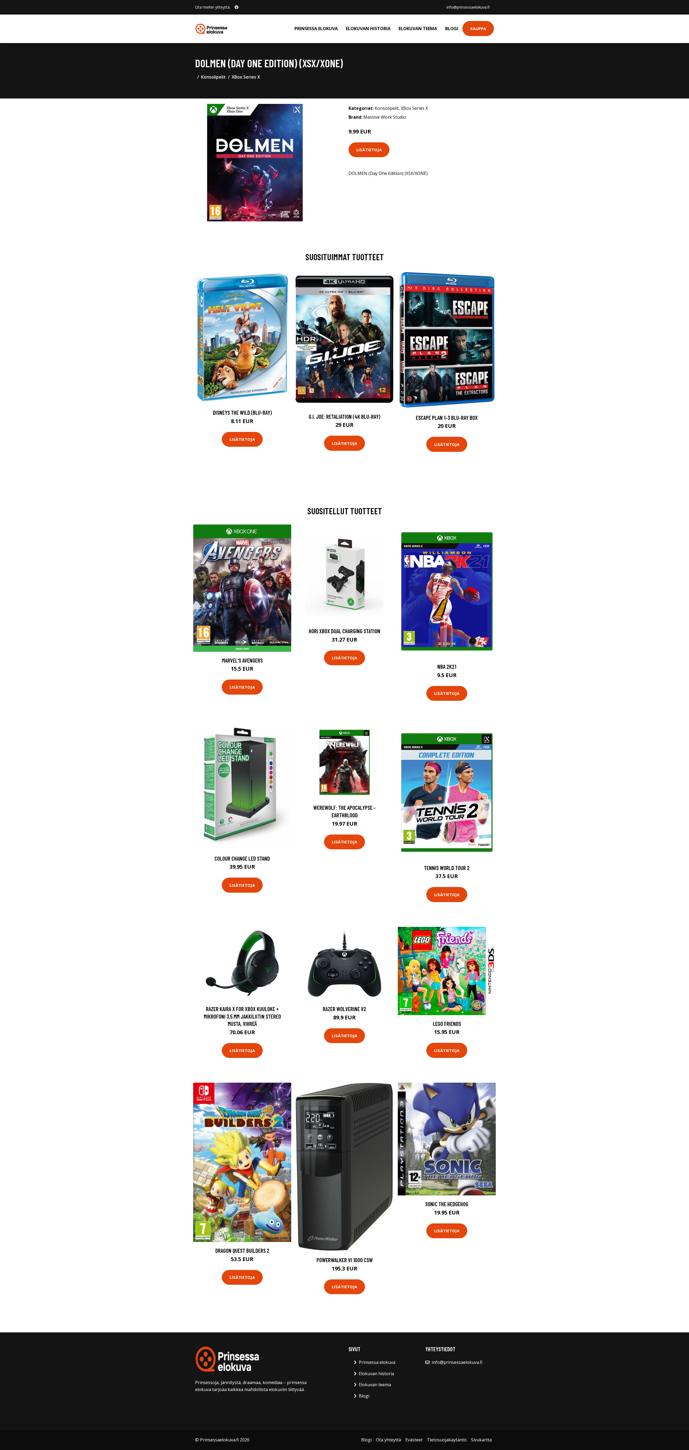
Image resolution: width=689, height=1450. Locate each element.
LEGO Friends (447, 1023)
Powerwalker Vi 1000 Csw (345, 1260)
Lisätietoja (369, 149)
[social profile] (237, 7)
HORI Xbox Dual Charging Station (344, 631)
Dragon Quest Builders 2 (242, 1250)
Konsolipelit (213, 77)
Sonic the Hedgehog (446, 1204)
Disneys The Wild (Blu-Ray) (242, 412)
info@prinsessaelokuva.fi (468, 7)
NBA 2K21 (446, 666)
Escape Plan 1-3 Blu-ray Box (447, 417)
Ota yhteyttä (388, 1440)
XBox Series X (246, 77)
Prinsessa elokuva (316, 28)
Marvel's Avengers (242, 660)
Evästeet (414, 1440)
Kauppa (478, 28)
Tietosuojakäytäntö (447, 1440)
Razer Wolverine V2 (344, 1008)
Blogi (451, 28)
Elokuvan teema (418, 28)
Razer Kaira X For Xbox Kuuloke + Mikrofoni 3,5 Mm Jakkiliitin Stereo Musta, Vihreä (242, 1016)
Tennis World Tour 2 (447, 867)
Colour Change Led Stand (242, 858)
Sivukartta (481, 1440)
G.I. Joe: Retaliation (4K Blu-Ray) (344, 416)
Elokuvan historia (368, 28)
